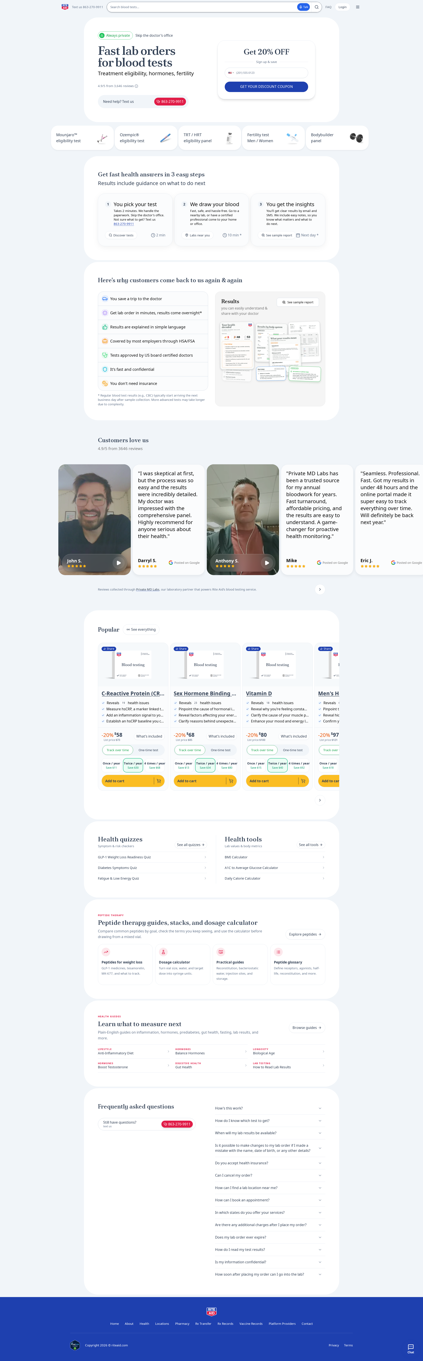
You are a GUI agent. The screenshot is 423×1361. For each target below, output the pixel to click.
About (129, 1323)
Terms (348, 1345)
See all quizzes (188, 844)
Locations (162, 1323)
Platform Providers (282, 1323)
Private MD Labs (147, 589)
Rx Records (225, 1323)
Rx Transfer (203, 1323)
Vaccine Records (251, 1323)
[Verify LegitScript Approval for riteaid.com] (75, 1345)
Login (343, 7)
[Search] (316, 7)
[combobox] (230, 73)
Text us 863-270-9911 (87, 7)
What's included (149, 736)
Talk (305, 7)
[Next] (320, 589)
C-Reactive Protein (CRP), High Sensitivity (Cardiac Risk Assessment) (133, 693)
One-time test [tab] (148, 750)
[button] (270, 349)
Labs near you (200, 235)
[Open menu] (358, 7)
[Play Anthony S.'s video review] (267, 563)
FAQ (328, 7)
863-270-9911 (172, 101)
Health (144, 1323)
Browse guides (305, 1027)
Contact (307, 1323)
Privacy (334, 1345)
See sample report (279, 235)
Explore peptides (303, 934)
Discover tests (123, 235)
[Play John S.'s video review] (119, 563)
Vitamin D (259, 693)
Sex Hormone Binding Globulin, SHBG (205, 693)
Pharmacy (182, 1323)
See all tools (308, 844)
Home (114, 1323)
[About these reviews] (136, 86)
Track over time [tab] (118, 750)
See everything (143, 629)
